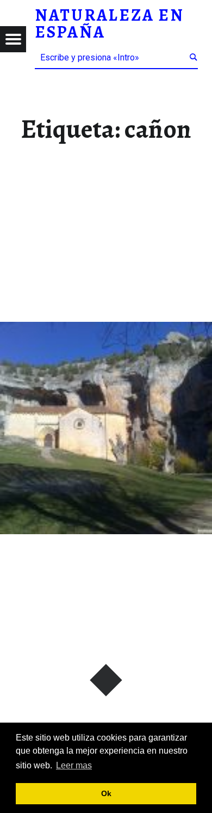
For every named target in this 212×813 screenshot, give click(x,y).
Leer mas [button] (74, 765)
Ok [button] (106, 793)
